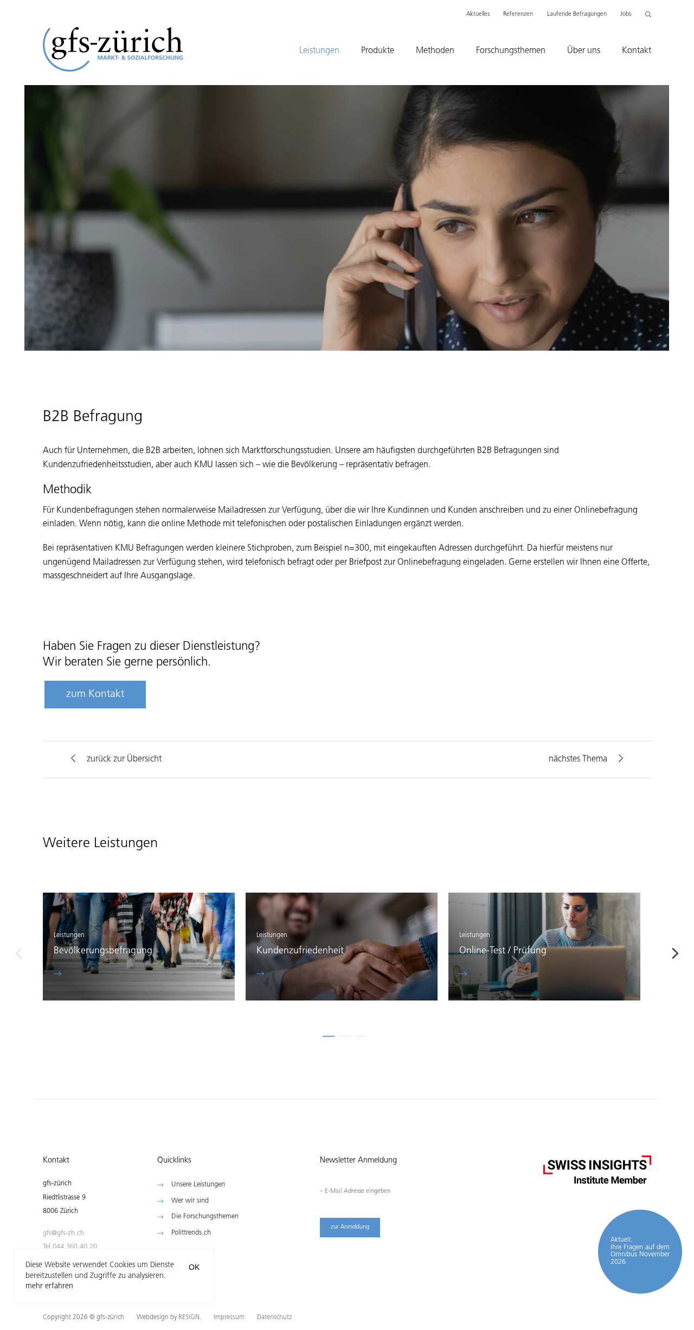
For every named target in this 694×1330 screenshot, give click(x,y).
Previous (18, 953)
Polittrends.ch (191, 1232)
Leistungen (319, 51)
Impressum (230, 1317)
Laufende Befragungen (577, 14)
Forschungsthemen (510, 51)
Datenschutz (274, 1317)
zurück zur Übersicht (124, 759)
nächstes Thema (578, 759)
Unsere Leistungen (198, 1184)
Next (675, 953)
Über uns (583, 51)
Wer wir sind (190, 1200)
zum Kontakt (95, 694)
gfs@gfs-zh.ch (63, 1235)
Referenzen (518, 14)
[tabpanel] (139, 949)
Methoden (435, 51)
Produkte (377, 51)
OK (194, 1266)
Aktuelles (478, 14)
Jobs (625, 14)
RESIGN (189, 1317)
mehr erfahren (49, 1286)
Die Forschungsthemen (205, 1216)
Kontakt (636, 51)
